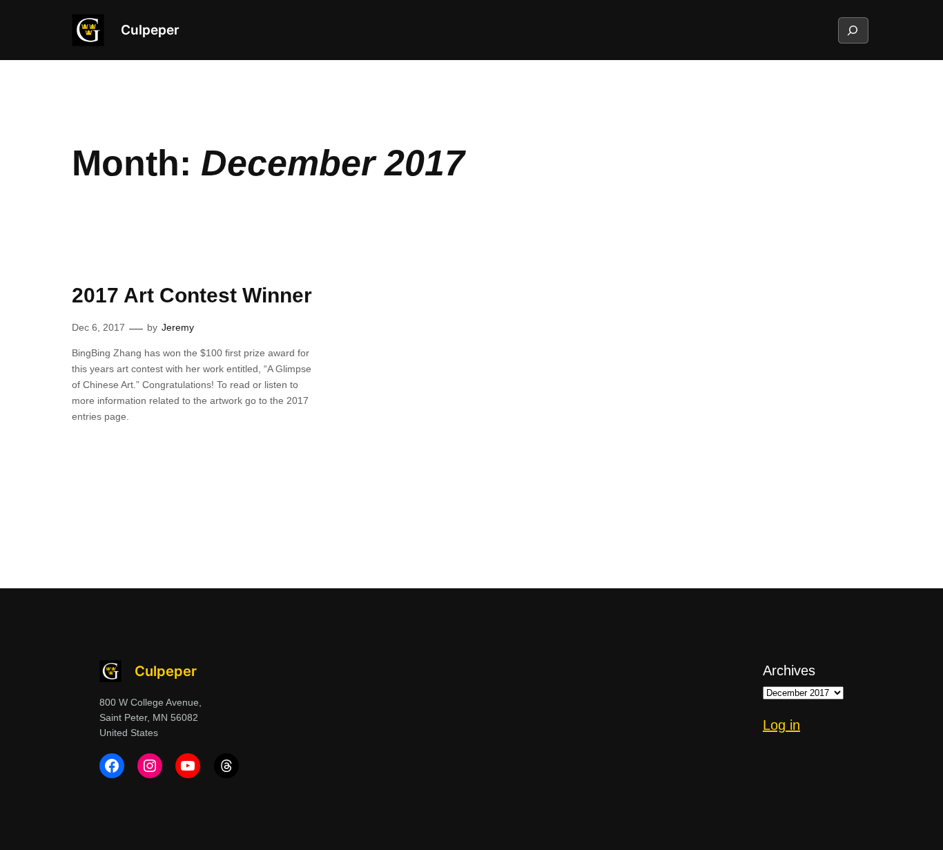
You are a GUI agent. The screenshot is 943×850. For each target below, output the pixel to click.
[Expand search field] (852, 30)
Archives (789, 670)
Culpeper (150, 29)
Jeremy (178, 327)
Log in (781, 725)
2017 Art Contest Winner (192, 295)
